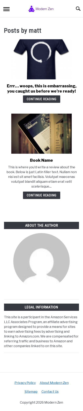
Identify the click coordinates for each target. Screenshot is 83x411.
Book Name (41, 160)
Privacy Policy (25, 383)
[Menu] (6, 9)
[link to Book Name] (41, 134)
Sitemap (31, 392)
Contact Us (50, 392)
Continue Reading (41, 99)
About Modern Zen (54, 383)
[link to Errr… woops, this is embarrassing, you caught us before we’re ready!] (41, 59)
